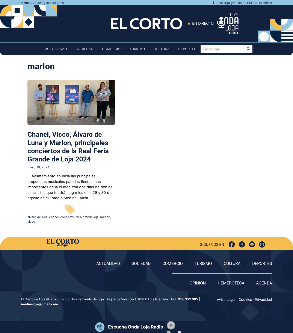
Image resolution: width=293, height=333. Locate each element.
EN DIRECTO (203, 23)
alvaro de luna (37, 217)
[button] (171, 325)
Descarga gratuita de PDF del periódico (244, 3)
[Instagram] (262, 244)
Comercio (111, 49)
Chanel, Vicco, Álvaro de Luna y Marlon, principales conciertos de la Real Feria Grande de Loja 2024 (68, 146)
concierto (67, 217)
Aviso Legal (226, 299)
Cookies (245, 299)
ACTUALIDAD (108, 263)
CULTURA (232, 263)
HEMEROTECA (231, 283)
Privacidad (263, 299)
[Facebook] (231, 244)
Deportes (187, 49)
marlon (105, 217)
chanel (54, 217)
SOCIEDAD (141, 263)
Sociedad (85, 49)
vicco (31, 221)
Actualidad (56, 49)
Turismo (137, 49)
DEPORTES (262, 263)
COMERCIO (172, 263)
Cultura (162, 49)
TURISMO (203, 263)
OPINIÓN (198, 283)
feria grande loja (87, 217)
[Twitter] (242, 244)
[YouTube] (252, 244)
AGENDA (264, 283)
